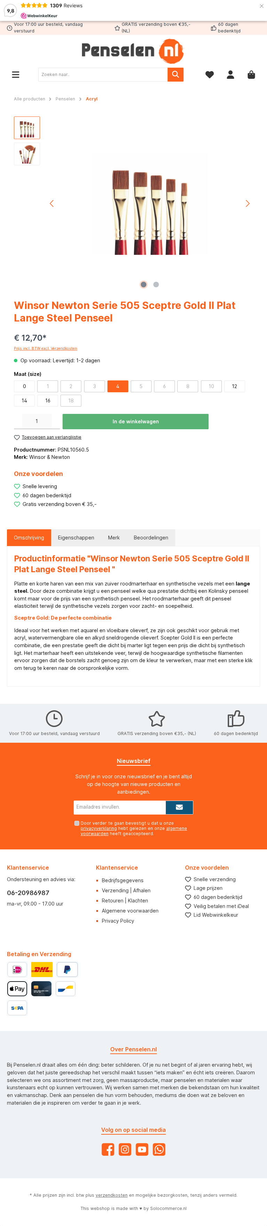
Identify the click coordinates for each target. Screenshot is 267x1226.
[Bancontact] (65, 989)
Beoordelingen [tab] (151, 537)
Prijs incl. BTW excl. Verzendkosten (45, 348)
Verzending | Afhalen (126, 890)
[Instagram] (125, 1149)
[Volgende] (247, 203)
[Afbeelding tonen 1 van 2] (143, 284)
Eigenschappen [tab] (76, 537)
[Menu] (15, 75)
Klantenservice (117, 867)
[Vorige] (52, 203)
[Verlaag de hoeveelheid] (18, 421)
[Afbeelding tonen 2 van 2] (156, 284)
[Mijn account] (230, 75)
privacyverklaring (99, 828)
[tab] (29, 537)
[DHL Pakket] (41, 969)
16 (47, 400)
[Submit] (179, 808)
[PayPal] (67, 969)
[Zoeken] (176, 75)
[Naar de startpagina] (133, 51)
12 (234, 386)
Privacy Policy (118, 921)
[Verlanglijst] (209, 75)
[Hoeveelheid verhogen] (56, 421)
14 (24, 400)
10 (211, 386)
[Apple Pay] (17, 989)
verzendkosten (112, 1195)
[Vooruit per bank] (17, 1008)
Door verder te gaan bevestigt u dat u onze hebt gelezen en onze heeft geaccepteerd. (134, 828)
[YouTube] (142, 1149)
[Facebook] (108, 1149)
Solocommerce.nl (168, 1208)
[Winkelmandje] (251, 75)
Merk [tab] (114, 537)
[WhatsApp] (159, 1149)
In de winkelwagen (136, 421)
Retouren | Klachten (125, 900)
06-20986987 (28, 892)
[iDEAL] (17, 969)
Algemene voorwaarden (130, 911)
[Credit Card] (41, 989)
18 (71, 400)
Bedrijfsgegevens (123, 880)
